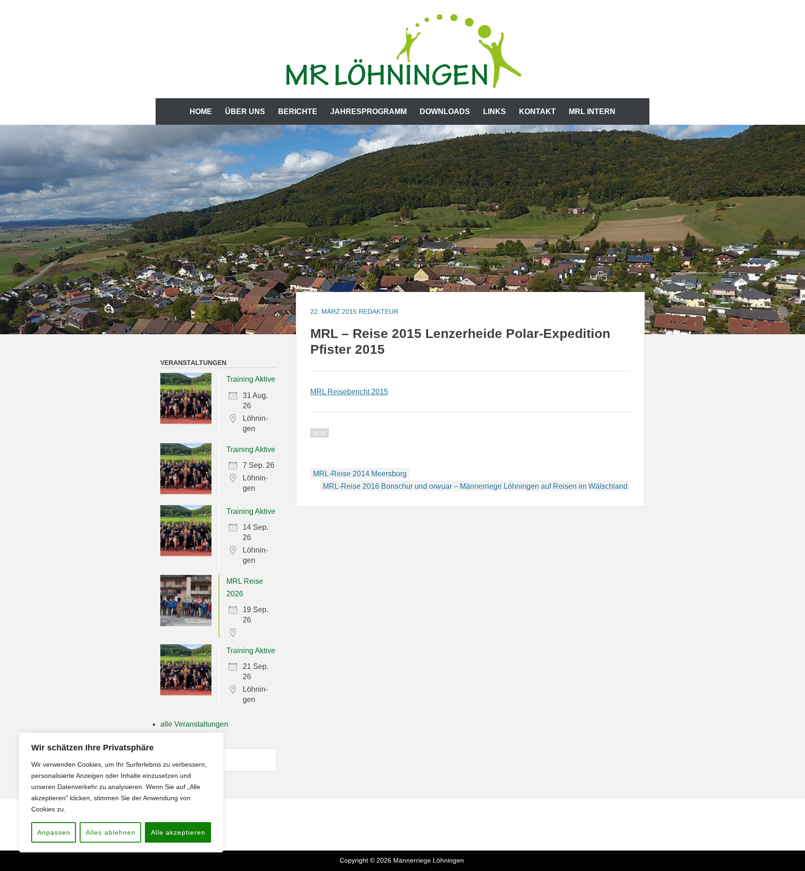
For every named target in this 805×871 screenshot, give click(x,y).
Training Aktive (250, 379)
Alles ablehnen (111, 832)
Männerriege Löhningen (428, 860)
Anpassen (53, 832)
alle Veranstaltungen (194, 724)
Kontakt (537, 111)
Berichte (297, 111)
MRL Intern (592, 111)
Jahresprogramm (368, 111)
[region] (121, 792)
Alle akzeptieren (178, 832)
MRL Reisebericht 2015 (349, 392)
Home (201, 111)
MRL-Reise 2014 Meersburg (360, 474)
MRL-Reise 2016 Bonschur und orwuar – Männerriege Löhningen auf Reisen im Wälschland (475, 486)
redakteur (378, 311)
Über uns (245, 111)
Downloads (445, 111)
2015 (319, 433)
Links (494, 111)
